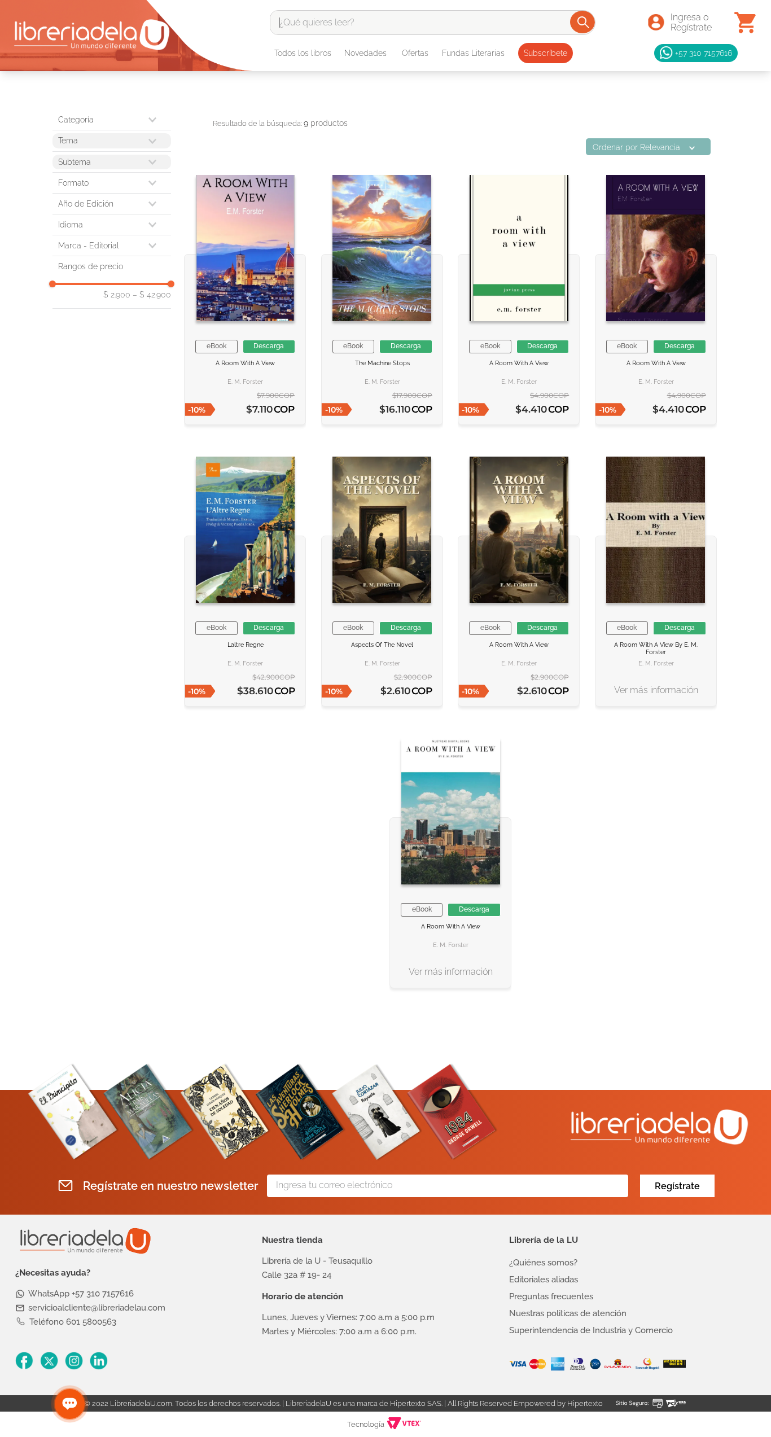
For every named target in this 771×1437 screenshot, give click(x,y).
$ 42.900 (152, 294)
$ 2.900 (116, 294)
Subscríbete (545, 53)
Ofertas (415, 53)
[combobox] (432, 22)
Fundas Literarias (473, 53)
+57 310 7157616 (703, 53)
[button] (111, 183)
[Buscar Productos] (583, 22)
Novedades (365, 53)
